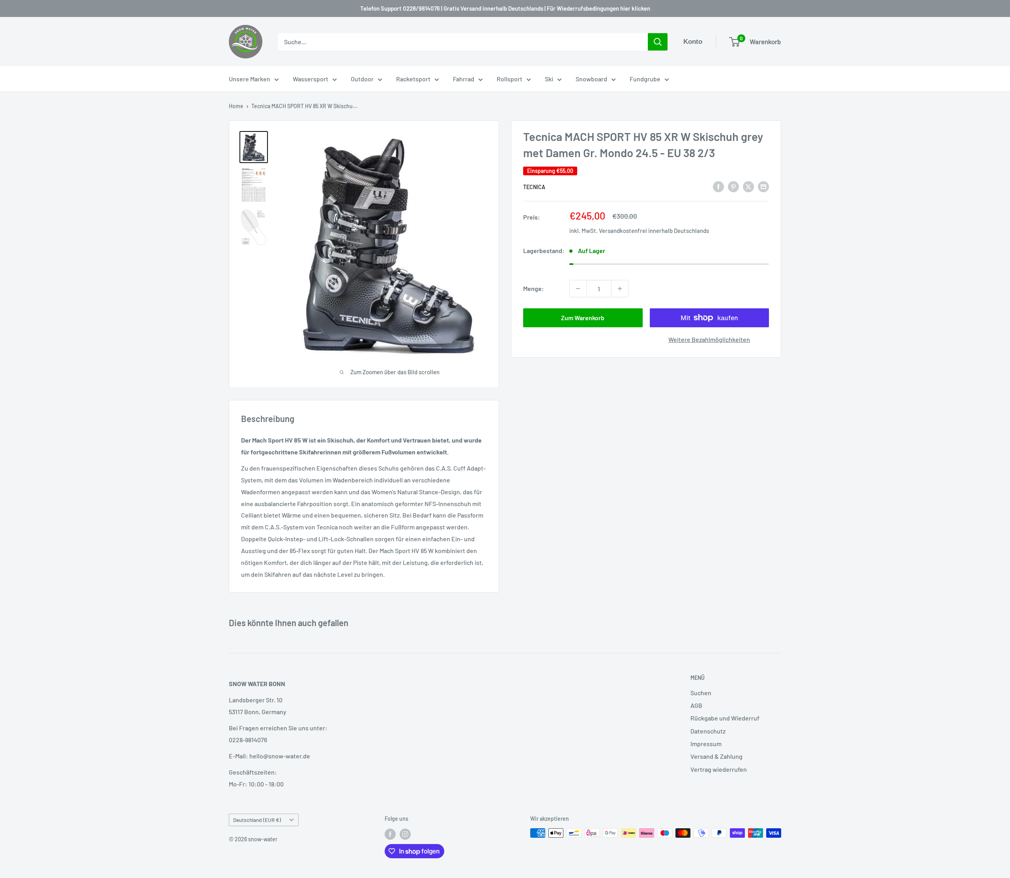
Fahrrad (463, 79)
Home (236, 106)
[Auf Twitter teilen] (748, 186)
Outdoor (362, 79)
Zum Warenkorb (582, 317)
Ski (549, 79)
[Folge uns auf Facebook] (390, 833)
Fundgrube (645, 79)
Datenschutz (708, 731)
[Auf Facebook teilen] (718, 186)
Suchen (700, 692)
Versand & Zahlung (716, 756)
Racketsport (413, 79)
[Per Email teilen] (763, 186)
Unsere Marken (249, 79)
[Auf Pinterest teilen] (733, 186)
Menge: (533, 288)
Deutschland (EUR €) (257, 819)
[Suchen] (658, 42)
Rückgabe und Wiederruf (724, 718)
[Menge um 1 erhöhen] (620, 288)
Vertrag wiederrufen (718, 769)
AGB (696, 705)
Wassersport (310, 79)
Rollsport (509, 79)
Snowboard (591, 79)
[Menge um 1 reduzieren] (578, 288)
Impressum (706, 743)
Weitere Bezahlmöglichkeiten (709, 339)
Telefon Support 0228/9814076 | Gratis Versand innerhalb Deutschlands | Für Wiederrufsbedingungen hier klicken (505, 8)
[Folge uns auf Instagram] (405, 833)
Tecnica (534, 187)
